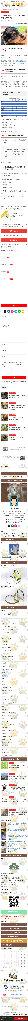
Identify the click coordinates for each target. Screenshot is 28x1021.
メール (4, 350)
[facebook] (8, 311)
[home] (19, 525)
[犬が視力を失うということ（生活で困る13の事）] (15, 311)
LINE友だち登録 (13, 911)
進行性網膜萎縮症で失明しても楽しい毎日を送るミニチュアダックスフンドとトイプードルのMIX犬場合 (17, 843)
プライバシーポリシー (21, 1006)
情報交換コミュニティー (14, 1007)
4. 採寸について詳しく (14, 936)
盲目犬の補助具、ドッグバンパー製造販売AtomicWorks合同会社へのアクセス (17, 836)
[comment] (23, 311)
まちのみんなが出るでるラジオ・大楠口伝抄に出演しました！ (17, 788)
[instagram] (15, 525)
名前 (3, 344)
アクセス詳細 (6, 557)
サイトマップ (4, 1007)
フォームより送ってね (14, 932)
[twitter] (5, 311)
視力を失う (13, 231)
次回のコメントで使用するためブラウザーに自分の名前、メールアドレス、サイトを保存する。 (14, 363)
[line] (19, 311)
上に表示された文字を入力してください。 (11, 369)
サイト (3, 356)
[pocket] (12, 311)
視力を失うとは (5, 316)
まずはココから (15, 924)
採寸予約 (12, 240)
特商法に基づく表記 (11, 1006)
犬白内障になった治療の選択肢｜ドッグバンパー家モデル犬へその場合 (17, 407)
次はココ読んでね (14, 928)
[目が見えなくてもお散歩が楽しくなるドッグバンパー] (14, 5)
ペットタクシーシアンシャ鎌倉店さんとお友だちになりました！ (17, 801)
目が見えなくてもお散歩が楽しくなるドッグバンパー (14, 1012)
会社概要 (4, 1006)
